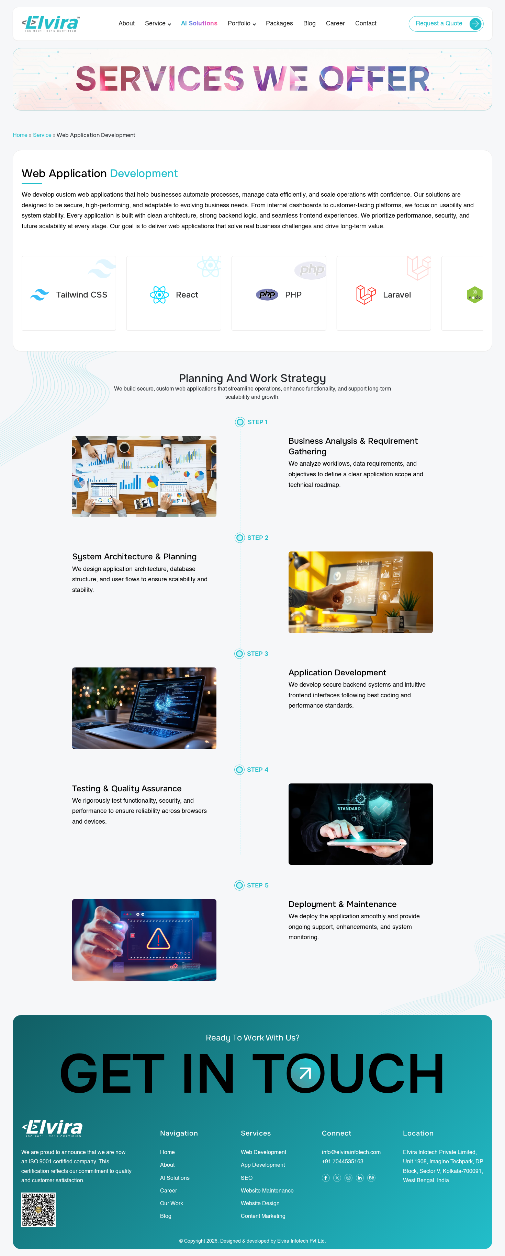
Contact (366, 24)
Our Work (171, 1204)
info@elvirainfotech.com (351, 1152)
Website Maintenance (267, 1191)
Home (20, 135)
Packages (279, 24)
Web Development (263, 1152)
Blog (309, 24)
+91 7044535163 (342, 1162)
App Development (263, 1165)
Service (155, 24)
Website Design (260, 1204)
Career (335, 24)
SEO (246, 1178)
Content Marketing (263, 1216)
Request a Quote (439, 24)
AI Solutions (199, 24)
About (127, 24)
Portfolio (239, 24)
